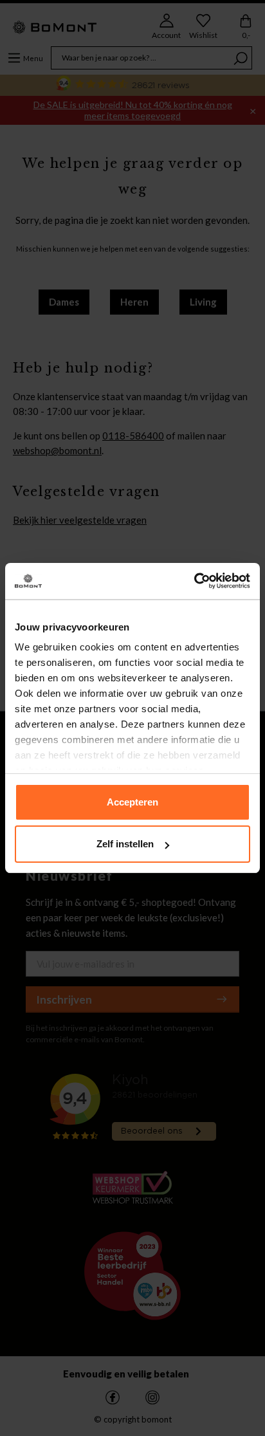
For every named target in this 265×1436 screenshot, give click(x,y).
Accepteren (132, 801)
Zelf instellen (125, 843)
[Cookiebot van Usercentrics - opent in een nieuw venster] (194, 581)
